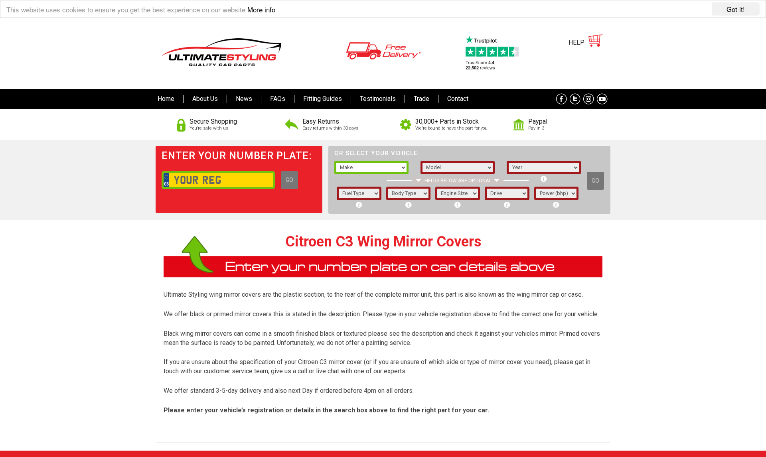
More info (261, 9)
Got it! (736, 9)
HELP (576, 42)
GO (289, 180)
